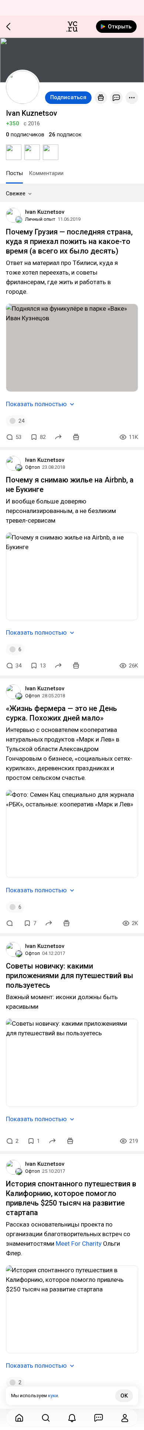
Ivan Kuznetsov (44, 212)
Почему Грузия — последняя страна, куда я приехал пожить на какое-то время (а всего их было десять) (69, 241)
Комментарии (46, 173)
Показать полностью (36, 404)
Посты (14, 173)
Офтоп (32, 467)
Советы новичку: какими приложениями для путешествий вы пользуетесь (69, 976)
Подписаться (68, 97)
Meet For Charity (79, 1243)
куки (53, 1395)
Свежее (15, 193)
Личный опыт (40, 219)
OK (124, 1395)
